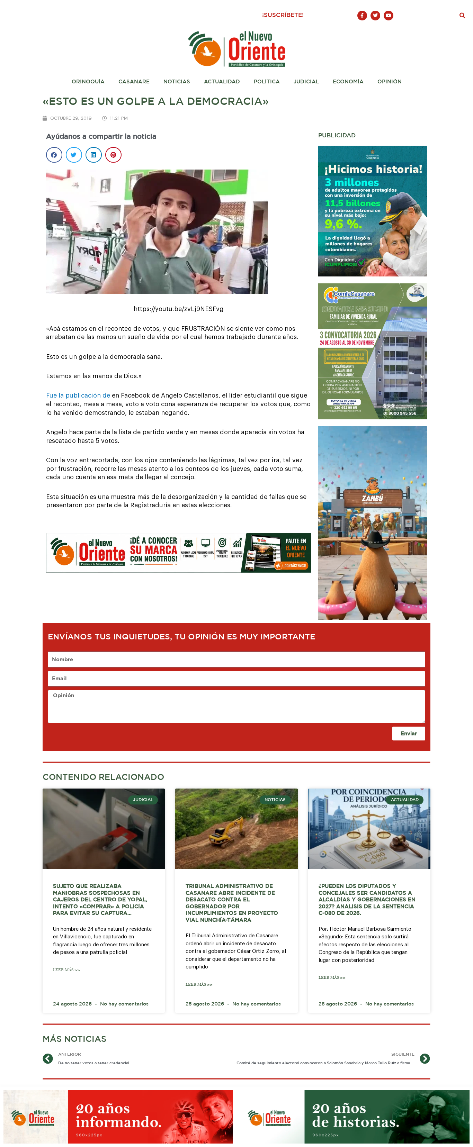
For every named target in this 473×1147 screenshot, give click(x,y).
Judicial (306, 82)
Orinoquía (88, 82)
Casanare (134, 82)
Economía (348, 82)
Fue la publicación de (78, 395)
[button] (462, 15)
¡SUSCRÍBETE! (283, 15)
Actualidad (222, 82)
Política (267, 82)
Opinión (389, 82)
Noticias (176, 82)
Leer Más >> (66, 970)
